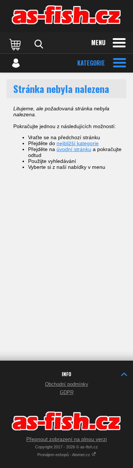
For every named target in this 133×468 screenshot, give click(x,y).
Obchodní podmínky (66, 384)
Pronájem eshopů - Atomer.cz (64, 454)
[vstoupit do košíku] (16, 44)
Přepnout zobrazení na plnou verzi (66, 439)
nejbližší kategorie (78, 143)
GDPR (67, 392)
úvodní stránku (74, 149)
